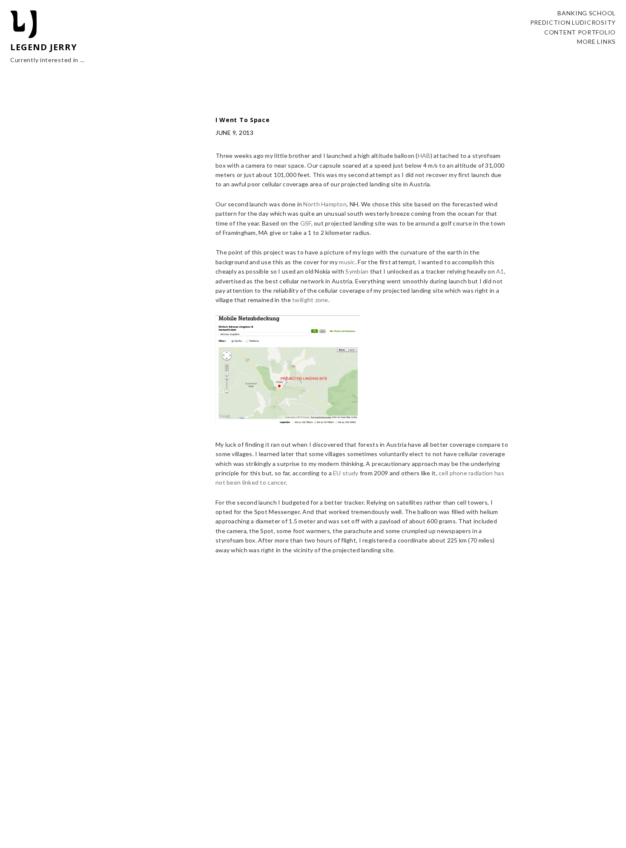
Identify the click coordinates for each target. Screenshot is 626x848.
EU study (345, 473)
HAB (424, 155)
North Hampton (325, 204)
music (347, 262)
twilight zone (310, 299)
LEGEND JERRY (43, 47)
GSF (305, 223)
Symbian (356, 271)
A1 (500, 271)
